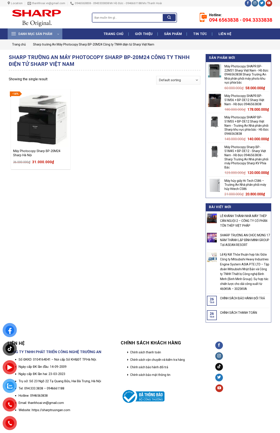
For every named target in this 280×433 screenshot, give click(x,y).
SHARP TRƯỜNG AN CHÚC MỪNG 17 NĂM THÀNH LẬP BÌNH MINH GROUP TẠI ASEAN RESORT (245, 240)
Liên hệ (225, 34)
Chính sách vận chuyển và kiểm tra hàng (157, 359)
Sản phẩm (173, 34)
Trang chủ (113, 34)
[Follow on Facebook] (248, 3)
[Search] (169, 17)
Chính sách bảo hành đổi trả (149, 367)
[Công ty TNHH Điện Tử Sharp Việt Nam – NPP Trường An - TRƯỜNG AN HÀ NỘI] (46, 17)
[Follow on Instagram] (255, 3)
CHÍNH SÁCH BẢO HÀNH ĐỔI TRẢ (242, 298)
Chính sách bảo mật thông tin (150, 375)
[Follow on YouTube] (269, 3)
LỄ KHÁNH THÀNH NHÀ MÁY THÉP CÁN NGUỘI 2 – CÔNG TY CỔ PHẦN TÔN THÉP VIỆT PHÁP (243, 221)
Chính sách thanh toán (145, 352)
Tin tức (200, 34)
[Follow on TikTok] (219, 367)
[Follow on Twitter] (262, 3)
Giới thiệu (143, 34)
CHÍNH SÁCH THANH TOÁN (238, 312)
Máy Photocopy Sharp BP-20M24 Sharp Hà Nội (36, 153)
